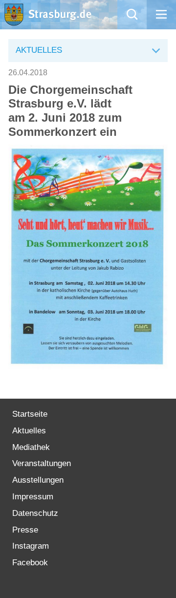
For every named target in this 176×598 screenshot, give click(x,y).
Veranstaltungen (41, 463)
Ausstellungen (38, 480)
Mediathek (31, 447)
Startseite (29, 414)
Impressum (32, 496)
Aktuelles (29, 430)
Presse (25, 529)
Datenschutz (35, 513)
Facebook (30, 562)
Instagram (30, 546)
